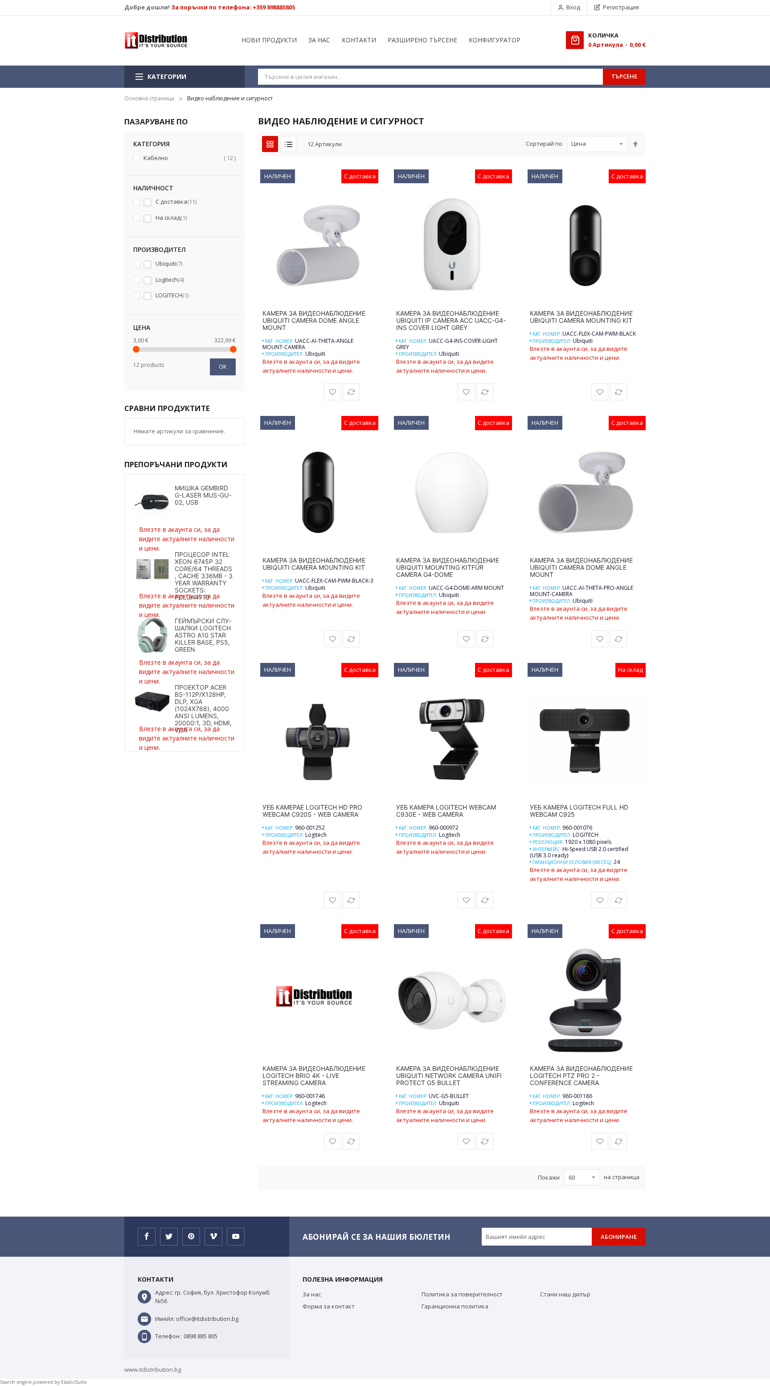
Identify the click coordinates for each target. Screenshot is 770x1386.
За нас (312, 1294)
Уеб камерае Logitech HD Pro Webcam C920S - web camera (312, 811)
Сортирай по (544, 144)
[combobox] (430, 77)
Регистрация (621, 7)
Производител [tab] (159, 249)
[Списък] (288, 144)
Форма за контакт (329, 1306)
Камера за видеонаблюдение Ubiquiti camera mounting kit (581, 317)
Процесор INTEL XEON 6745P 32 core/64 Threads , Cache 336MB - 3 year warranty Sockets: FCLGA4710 (204, 576)
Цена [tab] (141, 327)
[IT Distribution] (156, 40)
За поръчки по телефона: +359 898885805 (233, 7)
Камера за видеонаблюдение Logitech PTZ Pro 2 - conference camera (581, 1075)
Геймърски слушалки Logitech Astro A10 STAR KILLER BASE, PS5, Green (203, 635)
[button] (332, 391)
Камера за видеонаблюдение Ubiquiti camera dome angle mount (313, 320)
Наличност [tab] (153, 188)
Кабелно (189, 157)
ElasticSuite (73, 1382)
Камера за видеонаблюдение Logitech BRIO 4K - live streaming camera (313, 1075)
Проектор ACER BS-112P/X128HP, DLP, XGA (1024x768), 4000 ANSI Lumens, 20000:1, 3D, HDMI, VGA (203, 708)
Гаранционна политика (455, 1306)
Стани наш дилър (565, 1294)
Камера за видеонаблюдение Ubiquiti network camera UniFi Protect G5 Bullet (449, 1075)
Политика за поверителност (462, 1294)
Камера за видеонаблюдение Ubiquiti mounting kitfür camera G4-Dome (447, 567)
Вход (573, 7)
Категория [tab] (151, 143)
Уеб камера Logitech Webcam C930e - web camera (446, 811)
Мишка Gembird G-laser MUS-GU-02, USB (203, 495)
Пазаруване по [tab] (156, 121)
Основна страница (149, 98)
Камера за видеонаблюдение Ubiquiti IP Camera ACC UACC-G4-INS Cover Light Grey (451, 320)
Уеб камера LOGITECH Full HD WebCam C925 (579, 811)
